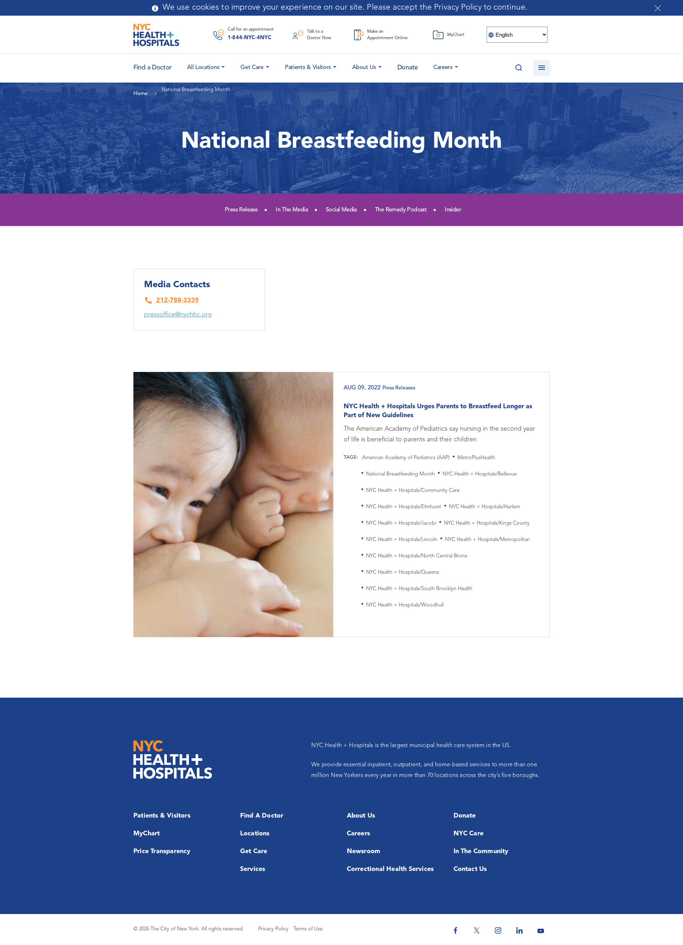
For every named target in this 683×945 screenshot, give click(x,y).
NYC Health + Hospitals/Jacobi (401, 523)
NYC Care (469, 833)
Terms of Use (308, 929)
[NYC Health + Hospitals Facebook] (455, 930)
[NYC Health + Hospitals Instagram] (498, 930)
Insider (453, 210)
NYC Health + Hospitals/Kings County (487, 523)
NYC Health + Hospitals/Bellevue (480, 474)
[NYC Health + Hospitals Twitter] (477, 930)
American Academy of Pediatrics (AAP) (406, 458)
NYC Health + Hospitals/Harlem (484, 507)
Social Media (341, 210)
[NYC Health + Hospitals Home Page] (156, 35)
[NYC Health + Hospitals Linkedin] (519, 930)
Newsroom (364, 851)
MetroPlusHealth (476, 458)
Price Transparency (162, 851)
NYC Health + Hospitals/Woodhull (405, 605)
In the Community (481, 851)
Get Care (252, 67)
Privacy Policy (273, 929)
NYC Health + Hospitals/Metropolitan (487, 539)
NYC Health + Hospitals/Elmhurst (403, 507)
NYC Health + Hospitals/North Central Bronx (416, 556)
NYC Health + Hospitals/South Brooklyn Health (419, 589)
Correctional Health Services (390, 869)
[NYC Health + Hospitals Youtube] (541, 930)
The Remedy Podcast (401, 210)
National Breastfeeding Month (400, 474)
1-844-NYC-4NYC (249, 38)
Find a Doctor (262, 816)
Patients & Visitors (308, 67)
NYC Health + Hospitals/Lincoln (401, 539)
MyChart (146, 833)
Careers (442, 67)
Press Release (241, 210)
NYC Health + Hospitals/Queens (402, 572)
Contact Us (470, 869)
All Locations (203, 67)
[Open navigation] (542, 68)
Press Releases (398, 388)
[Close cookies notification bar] (658, 8)
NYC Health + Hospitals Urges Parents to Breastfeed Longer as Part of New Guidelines (438, 411)
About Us (364, 67)
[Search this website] (518, 68)
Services (252, 869)
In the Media (292, 210)
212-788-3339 (177, 300)
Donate (407, 67)
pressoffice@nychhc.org (178, 314)
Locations (255, 833)
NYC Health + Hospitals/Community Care (413, 490)
